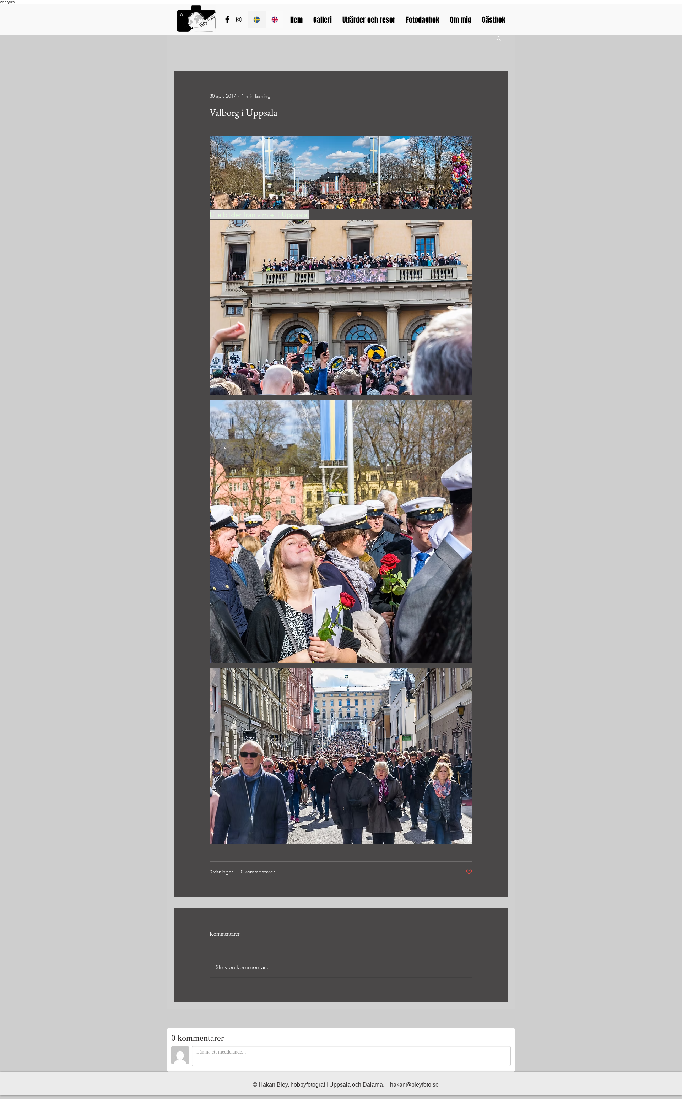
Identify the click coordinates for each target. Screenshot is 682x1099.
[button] (499, 38)
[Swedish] (257, 19)
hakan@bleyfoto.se (414, 1085)
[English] (275, 19)
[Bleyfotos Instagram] (238, 19)
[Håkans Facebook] (227, 19)
